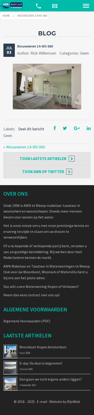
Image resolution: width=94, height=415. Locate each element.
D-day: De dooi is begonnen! (40, 363)
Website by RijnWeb (64, 401)
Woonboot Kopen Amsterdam (42, 347)
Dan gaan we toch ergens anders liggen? (50, 379)
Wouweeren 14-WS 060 (35, 46)
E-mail (42, 401)
